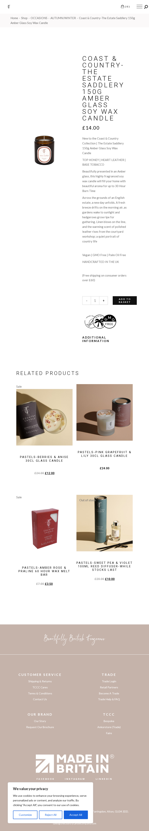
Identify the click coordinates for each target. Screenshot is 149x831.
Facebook (45, 779)
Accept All (75, 814)
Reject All (50, 814)
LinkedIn (104, 779)
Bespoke (109, 721)
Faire (109, 733)
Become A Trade (109, 693)
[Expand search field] (146, 7)
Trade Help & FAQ (109, 699)
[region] (50, 802)
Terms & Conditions (40, 693)
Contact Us (40, 699)
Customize (25, 814)
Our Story (40, 721)
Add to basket (125, 301)
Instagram (75, 779)
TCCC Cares (40, 687)
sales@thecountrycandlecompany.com (74, 823)
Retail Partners (109, 687)
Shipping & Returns (40, 681)
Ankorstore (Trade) (109, 727)
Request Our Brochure (40, 727)
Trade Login (109, 681)
